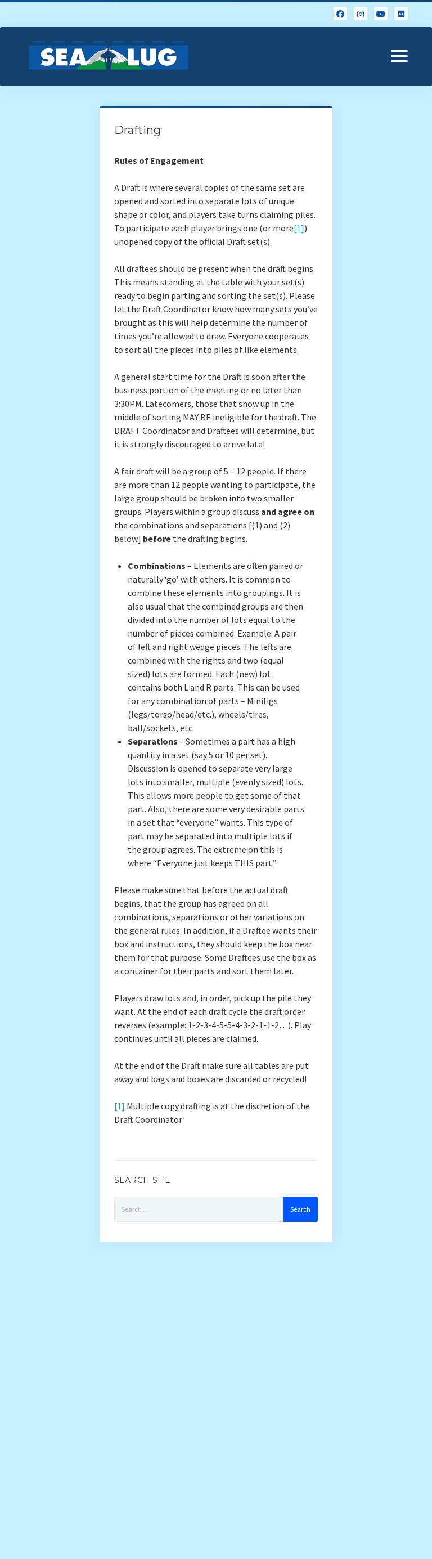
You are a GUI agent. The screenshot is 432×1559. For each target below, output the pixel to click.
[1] (299, 228)
